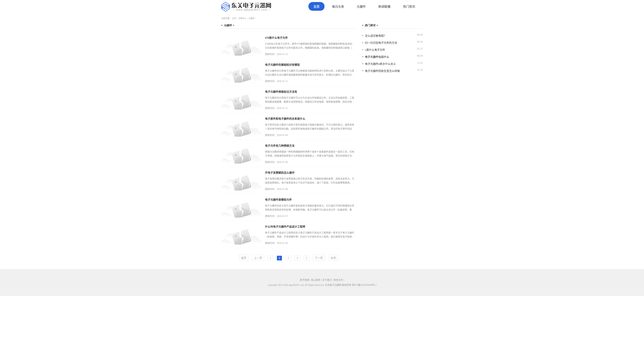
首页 (243, 258)
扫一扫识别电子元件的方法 (381, 42)
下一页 (319, 258)
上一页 (258, 258)
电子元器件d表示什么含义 (380, 64)
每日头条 (338, 6)
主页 (316, 6)
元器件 (361, 6)
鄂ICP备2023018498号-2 (364, 285)
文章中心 (242, 18)
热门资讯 (409, 6)
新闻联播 (384, 6)
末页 (333, 258)
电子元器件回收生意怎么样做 (382, 71)
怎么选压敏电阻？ (375, 35)
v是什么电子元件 (375, 49)
